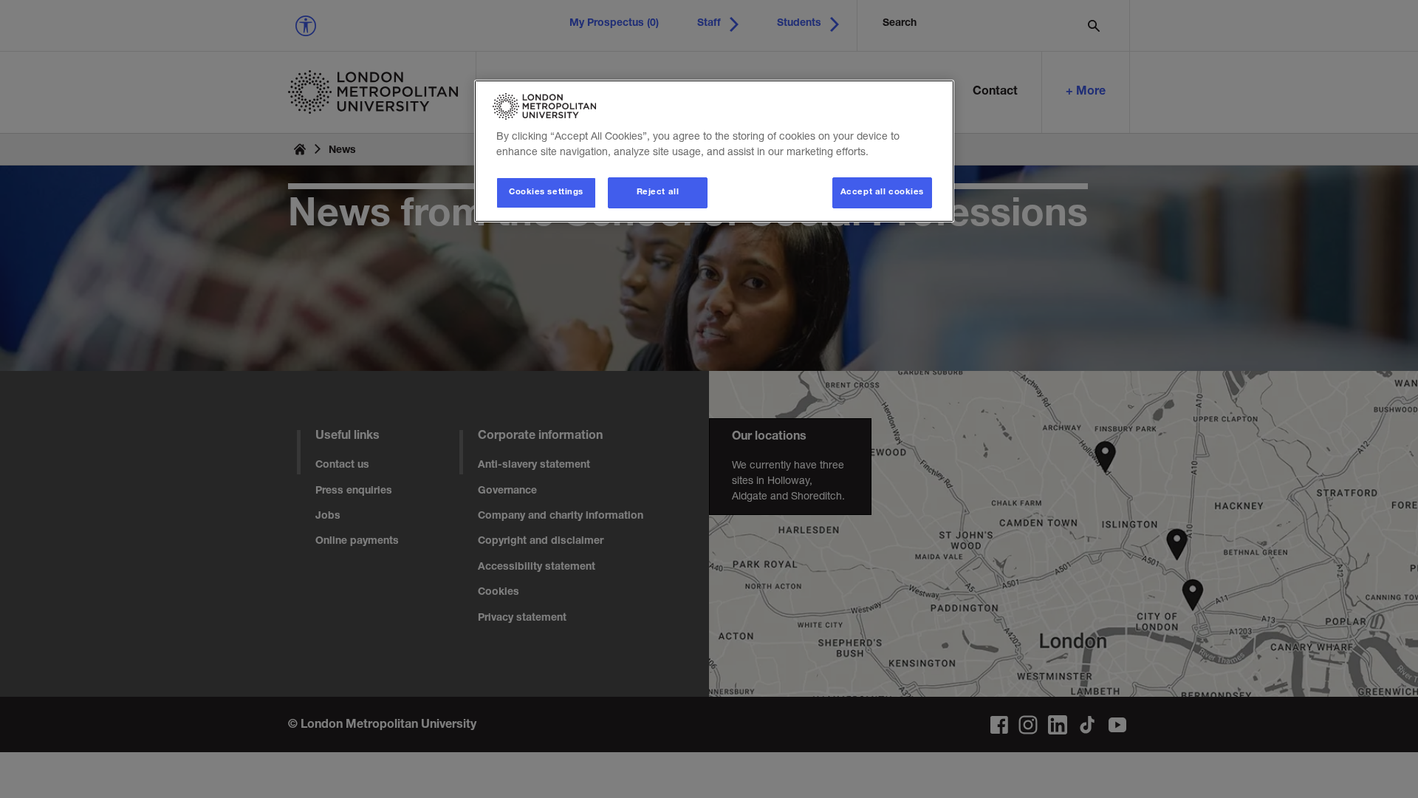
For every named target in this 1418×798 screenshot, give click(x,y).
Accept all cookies (882, 192)
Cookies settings (546, 192)
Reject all (658, 192)
